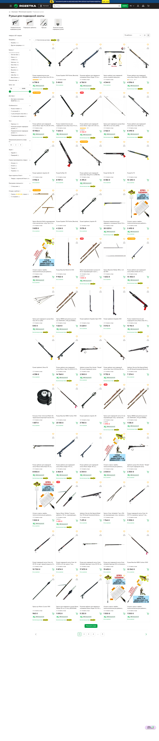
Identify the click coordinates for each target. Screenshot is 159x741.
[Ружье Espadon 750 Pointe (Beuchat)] (67, 203)
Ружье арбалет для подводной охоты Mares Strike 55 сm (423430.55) (136, 271)
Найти (125, 6)
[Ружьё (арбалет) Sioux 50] (44, 349)
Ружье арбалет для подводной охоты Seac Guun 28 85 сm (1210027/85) (136, 125)
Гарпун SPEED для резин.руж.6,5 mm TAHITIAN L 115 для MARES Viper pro (137, 417)
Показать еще (13, 80)
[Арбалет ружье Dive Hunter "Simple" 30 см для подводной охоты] (138, 446)
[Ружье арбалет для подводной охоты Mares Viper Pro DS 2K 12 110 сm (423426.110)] (67, 349)
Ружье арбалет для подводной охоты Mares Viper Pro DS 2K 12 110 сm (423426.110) (66, 368)
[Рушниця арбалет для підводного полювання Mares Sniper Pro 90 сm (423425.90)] (91, 588)
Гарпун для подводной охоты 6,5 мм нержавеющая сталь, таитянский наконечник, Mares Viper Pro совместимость (114, 417)
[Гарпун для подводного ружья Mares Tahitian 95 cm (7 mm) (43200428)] (67, 588)
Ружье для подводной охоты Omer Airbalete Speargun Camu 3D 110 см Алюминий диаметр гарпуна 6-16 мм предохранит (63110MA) (91, 563)
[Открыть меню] (11, 6)
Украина (15, 170)
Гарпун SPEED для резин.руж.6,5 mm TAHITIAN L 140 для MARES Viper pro (66, 320)
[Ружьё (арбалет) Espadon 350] (115, 301)
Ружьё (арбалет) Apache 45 (88, 416)
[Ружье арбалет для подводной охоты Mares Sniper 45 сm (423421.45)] (91, 446)
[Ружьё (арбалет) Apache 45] (91, 397)
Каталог (46, 6)
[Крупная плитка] (144, 35)
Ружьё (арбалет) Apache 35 (88, 221)
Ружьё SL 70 (131, 173)
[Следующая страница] (146, 634)
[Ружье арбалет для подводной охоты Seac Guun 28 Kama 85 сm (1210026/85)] (115, 349)
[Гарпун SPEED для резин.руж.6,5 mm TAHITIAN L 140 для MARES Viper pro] (67, 301)
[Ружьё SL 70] (138, 155)
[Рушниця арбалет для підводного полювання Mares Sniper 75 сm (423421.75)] (91, 57)
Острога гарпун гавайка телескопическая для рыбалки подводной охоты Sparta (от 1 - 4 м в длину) (43, 514)
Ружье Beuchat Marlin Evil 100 (65, 270)
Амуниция (15, 12)
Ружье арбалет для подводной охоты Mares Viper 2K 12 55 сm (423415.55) (89, 125)
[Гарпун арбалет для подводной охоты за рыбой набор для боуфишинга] (115, 57)
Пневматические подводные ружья (19, 131)
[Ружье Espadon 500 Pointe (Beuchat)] (67, 57)
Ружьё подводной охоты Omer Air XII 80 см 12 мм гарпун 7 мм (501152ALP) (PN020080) (66, 563)
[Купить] (53, 82)
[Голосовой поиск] (119, 6)
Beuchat (14, 70)
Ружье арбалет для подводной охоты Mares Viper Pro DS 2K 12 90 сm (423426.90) (43, 125)
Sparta (14, 67)
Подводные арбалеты (18, 135)
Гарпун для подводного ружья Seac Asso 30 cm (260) (43, 319)
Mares (14, 57)
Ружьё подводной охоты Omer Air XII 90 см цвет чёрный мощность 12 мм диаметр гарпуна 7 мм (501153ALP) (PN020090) (43, 563)
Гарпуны (14, 124)
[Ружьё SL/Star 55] (67, 155)
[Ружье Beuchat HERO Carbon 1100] (67, 397)
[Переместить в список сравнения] (53, 48)
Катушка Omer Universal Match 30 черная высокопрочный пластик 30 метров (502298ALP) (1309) (43, 417)
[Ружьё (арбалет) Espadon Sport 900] (91, 301)
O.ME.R (14, 59)
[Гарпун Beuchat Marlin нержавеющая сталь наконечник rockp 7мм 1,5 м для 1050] (44, 203)
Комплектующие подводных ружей (19, 127)
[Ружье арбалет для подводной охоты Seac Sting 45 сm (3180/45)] (91, 155)
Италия (14, 163)
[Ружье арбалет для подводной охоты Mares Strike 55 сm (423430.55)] (138, 252)
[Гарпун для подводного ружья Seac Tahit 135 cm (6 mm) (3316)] (115, 106)
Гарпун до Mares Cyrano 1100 (41, 606)
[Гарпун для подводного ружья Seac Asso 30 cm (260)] (44, 301)
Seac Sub (15, 64)
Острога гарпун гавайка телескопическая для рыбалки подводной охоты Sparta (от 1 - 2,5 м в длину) (114, 607)
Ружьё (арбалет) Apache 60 (41, 173)
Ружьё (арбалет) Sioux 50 (40, 367)
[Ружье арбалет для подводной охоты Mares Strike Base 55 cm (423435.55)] (44, 446)
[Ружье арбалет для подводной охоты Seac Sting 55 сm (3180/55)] (138, 57)
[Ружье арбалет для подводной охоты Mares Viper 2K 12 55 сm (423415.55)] (91, 106)
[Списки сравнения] (143, 6)
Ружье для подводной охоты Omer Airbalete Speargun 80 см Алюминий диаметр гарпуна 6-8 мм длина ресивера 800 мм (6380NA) (114, 563)
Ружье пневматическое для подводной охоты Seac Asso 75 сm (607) (66, 125)
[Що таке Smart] (58, 40)
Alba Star (14, 75)
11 (102, 634)
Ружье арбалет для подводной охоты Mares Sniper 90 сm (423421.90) (65, 466)
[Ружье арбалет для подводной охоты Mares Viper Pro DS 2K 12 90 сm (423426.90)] (44, 106)
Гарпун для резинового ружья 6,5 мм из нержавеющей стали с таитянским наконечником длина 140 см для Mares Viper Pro (90, 271)
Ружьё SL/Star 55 (61, 173)
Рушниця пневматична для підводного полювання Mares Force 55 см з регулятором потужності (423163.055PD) (114, 222)
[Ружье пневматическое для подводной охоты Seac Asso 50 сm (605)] (44, 57)
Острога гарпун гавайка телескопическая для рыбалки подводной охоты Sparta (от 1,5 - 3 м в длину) (138, 607)
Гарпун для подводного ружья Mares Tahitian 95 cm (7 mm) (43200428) (67, 607)
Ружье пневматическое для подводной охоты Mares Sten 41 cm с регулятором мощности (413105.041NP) (137, 320)
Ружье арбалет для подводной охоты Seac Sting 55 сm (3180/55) (137, 76)
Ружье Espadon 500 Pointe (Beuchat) (67, 75)
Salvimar (15, 62)
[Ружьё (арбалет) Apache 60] (44, 155)
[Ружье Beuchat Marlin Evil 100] (67, 252)
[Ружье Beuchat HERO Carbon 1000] (138, 544)
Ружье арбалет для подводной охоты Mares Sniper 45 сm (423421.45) (89, 466)
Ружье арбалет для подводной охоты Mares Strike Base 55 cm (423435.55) (42, 466)
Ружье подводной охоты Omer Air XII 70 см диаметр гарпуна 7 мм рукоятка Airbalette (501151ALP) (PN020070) (137, 514)
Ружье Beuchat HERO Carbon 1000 (137, 562)
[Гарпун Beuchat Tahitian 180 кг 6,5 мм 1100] (115, 252)
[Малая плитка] (148, 35)
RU (131, 6)
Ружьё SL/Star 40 (109, 173)
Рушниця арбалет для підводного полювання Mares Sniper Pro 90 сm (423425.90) (90, 607)
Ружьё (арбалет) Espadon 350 (112, 319)
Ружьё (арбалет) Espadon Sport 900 (90, 319)
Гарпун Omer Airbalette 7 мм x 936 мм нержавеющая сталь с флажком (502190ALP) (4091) (114, 514)
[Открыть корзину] (148, 6)
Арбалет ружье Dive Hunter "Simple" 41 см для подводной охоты (91, 368)
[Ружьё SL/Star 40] (115, 155)
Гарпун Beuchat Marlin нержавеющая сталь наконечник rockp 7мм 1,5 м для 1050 (44, 222)
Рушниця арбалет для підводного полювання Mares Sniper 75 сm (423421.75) (90, 76)
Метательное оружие (25, 12)
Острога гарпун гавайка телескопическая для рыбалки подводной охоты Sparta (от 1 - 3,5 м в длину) (114, 466)
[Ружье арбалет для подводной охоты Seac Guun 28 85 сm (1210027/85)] (138, 106)
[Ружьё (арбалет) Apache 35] (91, 203)
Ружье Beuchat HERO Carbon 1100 (66, 416)
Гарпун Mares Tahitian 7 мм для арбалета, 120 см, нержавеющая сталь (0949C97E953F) (66, 514)
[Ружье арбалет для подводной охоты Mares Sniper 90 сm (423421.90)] (67, 446)
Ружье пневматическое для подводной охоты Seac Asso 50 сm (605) (43, 76)
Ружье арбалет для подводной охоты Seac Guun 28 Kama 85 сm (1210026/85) (113, 368)
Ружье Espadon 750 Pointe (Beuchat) (67, 221)
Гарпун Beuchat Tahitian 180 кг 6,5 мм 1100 (114, 270)
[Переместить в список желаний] (53, 44)
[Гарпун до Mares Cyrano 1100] (44, 588)
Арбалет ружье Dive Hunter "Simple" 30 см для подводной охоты (138, 465)
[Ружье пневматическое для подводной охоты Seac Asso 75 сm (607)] (67, 106)
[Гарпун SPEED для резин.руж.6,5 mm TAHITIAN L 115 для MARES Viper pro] (138, 397)
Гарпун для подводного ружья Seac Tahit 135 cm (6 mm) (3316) (114, 124)
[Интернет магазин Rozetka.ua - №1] (25, 6)
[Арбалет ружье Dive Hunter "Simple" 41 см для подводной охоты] (91, 349)
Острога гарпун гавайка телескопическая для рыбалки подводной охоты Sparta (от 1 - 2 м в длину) (138, 222)
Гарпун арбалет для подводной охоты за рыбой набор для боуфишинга (113, 76)
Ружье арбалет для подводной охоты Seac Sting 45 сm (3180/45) (90, 173)
